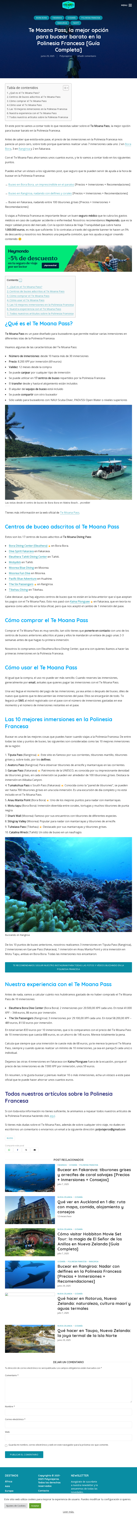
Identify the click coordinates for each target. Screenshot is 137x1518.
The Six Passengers (21, 584)
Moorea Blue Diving (21, 567)
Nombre (10, 1406)
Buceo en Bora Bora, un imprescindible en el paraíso (41, 184)
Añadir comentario (86, 55)
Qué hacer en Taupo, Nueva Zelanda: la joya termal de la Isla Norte (94, 1333)
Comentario (12, 1375)
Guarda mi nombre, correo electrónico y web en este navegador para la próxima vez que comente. (59, 1444)
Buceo (10, 1138)
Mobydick (15, 562)
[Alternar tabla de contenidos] (64, 88)
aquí (52, 1116)
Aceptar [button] (35, 1505)
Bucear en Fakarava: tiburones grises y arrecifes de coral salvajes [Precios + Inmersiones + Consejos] (94, 1174)
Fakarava (57, 17)
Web (7, 1432)
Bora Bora (41, 17)
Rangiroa (62, 23)
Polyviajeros (66, 55)
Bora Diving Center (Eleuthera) (28, 546)
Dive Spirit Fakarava (21, 551)
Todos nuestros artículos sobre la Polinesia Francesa (38, 117)
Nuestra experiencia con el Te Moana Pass (33, 113)
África (8, 1481)
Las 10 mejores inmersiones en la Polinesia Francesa (38, 109)
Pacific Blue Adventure (23, 578)
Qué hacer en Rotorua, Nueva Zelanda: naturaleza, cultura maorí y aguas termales (94, 1303)
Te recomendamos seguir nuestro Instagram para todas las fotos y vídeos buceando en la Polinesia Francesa (68, 967)
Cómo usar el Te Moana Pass (25, 105)
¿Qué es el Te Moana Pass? (24, 92)
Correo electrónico (15, 1419)
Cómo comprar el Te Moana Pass (28, 101)
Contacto (43, 1490)
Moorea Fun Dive (19, 573)
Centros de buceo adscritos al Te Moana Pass (34, 96)
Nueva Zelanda (64, 1197)
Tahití (76, 23)
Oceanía (72, 17)
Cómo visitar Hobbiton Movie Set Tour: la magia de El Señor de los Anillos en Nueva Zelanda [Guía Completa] (89, 1241)
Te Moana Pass (69, 512)
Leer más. (68, 1511)
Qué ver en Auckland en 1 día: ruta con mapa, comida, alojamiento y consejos (91, 1206)
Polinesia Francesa (90, 17)
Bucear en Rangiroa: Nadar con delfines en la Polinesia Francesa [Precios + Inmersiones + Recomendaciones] (89, 1274)
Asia (7, 1486)
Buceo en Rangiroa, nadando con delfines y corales (40, 193)
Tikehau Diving (18, 589)
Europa (9, 1490)
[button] (20, 280)
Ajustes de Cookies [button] (16, 1505)
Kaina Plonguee (80, 601)
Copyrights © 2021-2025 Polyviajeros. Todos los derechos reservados (49, 1481)
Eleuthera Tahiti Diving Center (28, 557)
